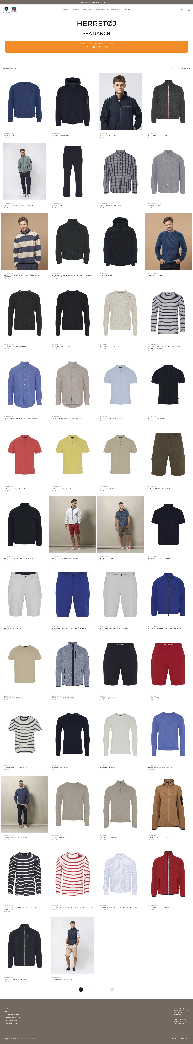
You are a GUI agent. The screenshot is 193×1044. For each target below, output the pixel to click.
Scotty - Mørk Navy (108, 698)
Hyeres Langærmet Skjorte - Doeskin (67, 418)
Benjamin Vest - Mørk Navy (63, 979)
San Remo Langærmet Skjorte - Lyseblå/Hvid (118, 908)
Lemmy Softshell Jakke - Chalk (65, 558)
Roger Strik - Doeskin (61, 838)
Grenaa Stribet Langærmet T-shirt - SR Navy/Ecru (20, 908)
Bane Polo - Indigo (108, 558)
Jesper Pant (57, 205)
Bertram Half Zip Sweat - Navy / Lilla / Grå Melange (22, 276)
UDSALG (127, 9)
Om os (7, 1011)
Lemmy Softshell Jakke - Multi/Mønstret (165, 628)
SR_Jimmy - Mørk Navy (61, 135)
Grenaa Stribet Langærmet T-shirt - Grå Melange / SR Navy (164, 347)
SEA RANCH (86, 9)
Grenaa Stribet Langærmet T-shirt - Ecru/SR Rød (72, 908)
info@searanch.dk (180, 1021)
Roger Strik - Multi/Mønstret (160, 768)
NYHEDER (75, 9)
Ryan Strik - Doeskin (108, 838)
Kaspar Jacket (106, 275)
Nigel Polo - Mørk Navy (157, 418)
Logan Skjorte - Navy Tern (111, 205)
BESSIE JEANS (116, 9)
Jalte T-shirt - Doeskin (13, 698)
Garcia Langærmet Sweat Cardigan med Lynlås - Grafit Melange (72, 276)
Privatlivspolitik (11, 1020)
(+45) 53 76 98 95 (180, 1019)
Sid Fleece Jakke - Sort (157, 135)
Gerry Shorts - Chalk (13, 628)
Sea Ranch (8, 133)
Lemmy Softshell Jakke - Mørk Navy (19, 558)
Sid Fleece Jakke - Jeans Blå (63, 698)
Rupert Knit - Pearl (108, 768)
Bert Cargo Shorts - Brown (159, 488)
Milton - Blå (9, 135)
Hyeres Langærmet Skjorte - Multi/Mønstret (23, 418)
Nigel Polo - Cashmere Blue (111, 418)
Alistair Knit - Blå (155, 275)
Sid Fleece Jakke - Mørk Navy (16, 979)
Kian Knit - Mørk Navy (61, 347)
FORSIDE (66, 9)
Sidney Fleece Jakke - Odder (160, 838)
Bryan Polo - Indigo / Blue (159, 558)
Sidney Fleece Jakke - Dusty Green (18, 205)
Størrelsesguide (11, 1023)
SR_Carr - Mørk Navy (108, 135)
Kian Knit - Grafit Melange (15, 347)
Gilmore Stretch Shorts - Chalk (113, 628)
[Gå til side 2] (112, 989)
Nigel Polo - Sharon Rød (14, 488)
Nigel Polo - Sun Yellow (62, 488)
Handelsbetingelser (12, 1014)
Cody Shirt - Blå (154, 205)
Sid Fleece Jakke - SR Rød (158, 908)
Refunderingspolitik (12, 1017)
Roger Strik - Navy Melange (15, 838)
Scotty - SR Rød (154, 698)
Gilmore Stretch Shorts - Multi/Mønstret (69, 628)
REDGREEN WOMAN (101, 9)
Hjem (7, 1008)
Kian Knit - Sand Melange (110, 347)
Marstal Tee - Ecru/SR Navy (15, 768)
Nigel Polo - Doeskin (108, 488)
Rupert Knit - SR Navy (61, 768)
